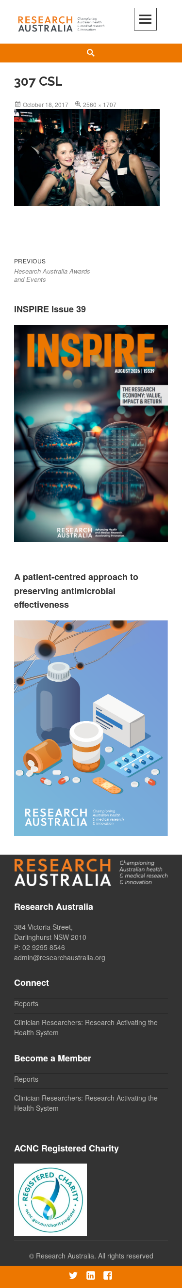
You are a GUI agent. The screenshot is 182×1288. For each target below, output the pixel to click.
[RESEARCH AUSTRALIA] (62, 22)
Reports (26, 1003)
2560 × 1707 (99, 104)
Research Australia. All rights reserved (94, 1255)
